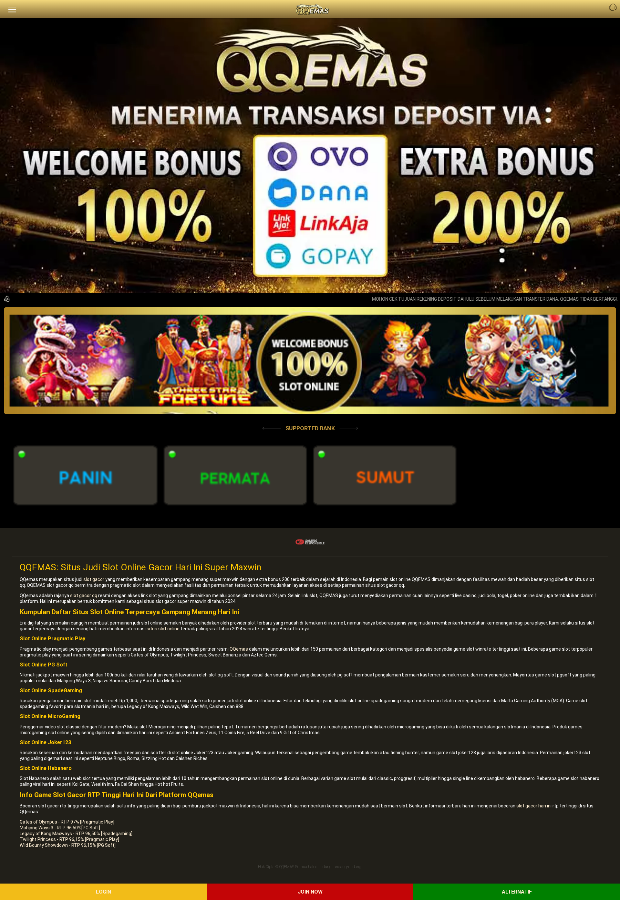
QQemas (239, 649)
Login (103, 892)
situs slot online (163, 628)
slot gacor (93, 579)
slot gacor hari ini (534, 805)
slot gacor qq (83, 595)
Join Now (310, 892)
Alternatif (517, 892)
